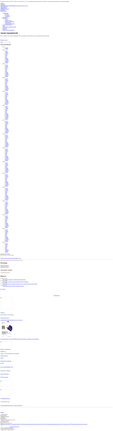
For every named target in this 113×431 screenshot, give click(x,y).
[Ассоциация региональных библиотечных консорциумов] (32, 424)
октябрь (6, 59)
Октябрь (7, 129)
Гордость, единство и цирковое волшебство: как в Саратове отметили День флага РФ (20, 283)
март (6, 57)
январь (6, 62)
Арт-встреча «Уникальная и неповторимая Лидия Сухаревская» (16, 281)
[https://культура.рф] (11, 320)
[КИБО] (2, 412)
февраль (6, 61)
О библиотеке (5, 13)
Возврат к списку (3, 40)
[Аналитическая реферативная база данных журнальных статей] (58, 424)
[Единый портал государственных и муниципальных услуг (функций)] (5, 426)
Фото (4, 25)
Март (6, 127)
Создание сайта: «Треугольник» (6, 429)
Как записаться (8, 22)
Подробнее (66, 1)
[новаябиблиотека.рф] (5, 398)
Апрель (6, 122)
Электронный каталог (7, 24)
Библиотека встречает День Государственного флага (13, 286)
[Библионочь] (56, 295)
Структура (7, 15)
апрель (6, 52)
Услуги (6, 19)
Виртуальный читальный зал (8, 30)
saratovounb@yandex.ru (7, 423)
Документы (7, 16)
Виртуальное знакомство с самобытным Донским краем (14, 279)
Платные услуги (8, 20)
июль (6, 54)
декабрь (6, 47)
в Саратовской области (6, 271)
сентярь (6, 116)
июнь (6, 55)
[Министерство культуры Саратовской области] (10, 424)
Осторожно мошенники (10, 23)
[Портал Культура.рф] (14, 426)
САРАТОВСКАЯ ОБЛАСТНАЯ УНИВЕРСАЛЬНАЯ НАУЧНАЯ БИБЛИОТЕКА (4, 9)
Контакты (5, 27)
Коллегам (5, 29)
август (6, 51)
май (6, 56)
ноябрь (6, 48)
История (7, 14)
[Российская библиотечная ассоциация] (79, 424)
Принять (2, 3)
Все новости (2, 289)
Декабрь (6, 123)
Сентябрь (7, 130)
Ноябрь (6, 128)
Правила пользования (9, 21)
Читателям (5, 18)
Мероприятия (5, 17)
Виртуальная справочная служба (9, 26)
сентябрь (7, 60)
